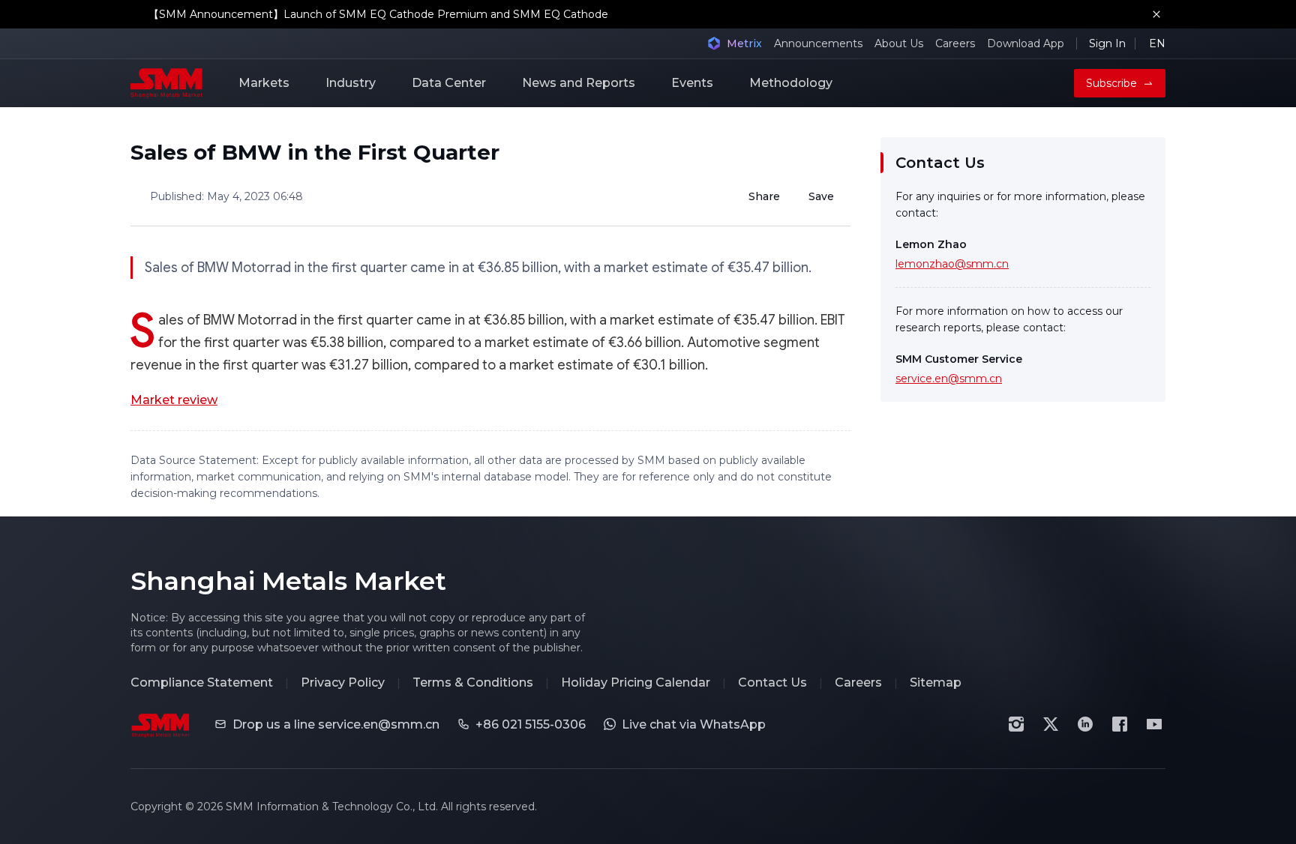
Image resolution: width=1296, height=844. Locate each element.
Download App (1025, 43)
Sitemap (936, 682)
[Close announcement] (1157, 14)
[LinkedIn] (1085, 724)
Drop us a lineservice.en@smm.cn (336, 724)
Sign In (1107, 43)
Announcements (818, 43)
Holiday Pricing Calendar (635, 682)
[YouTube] (1154, 724)
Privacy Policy (343, 682)
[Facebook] (1119, 724)
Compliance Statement (201, 682)
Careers (955, 43)
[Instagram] (1016, 724)
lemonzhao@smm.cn (952, 264)
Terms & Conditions (472, 682)
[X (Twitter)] (1051, 724)
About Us (898, 43)
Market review (174, 400)
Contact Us (772, 682)
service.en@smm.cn (949, 378)
